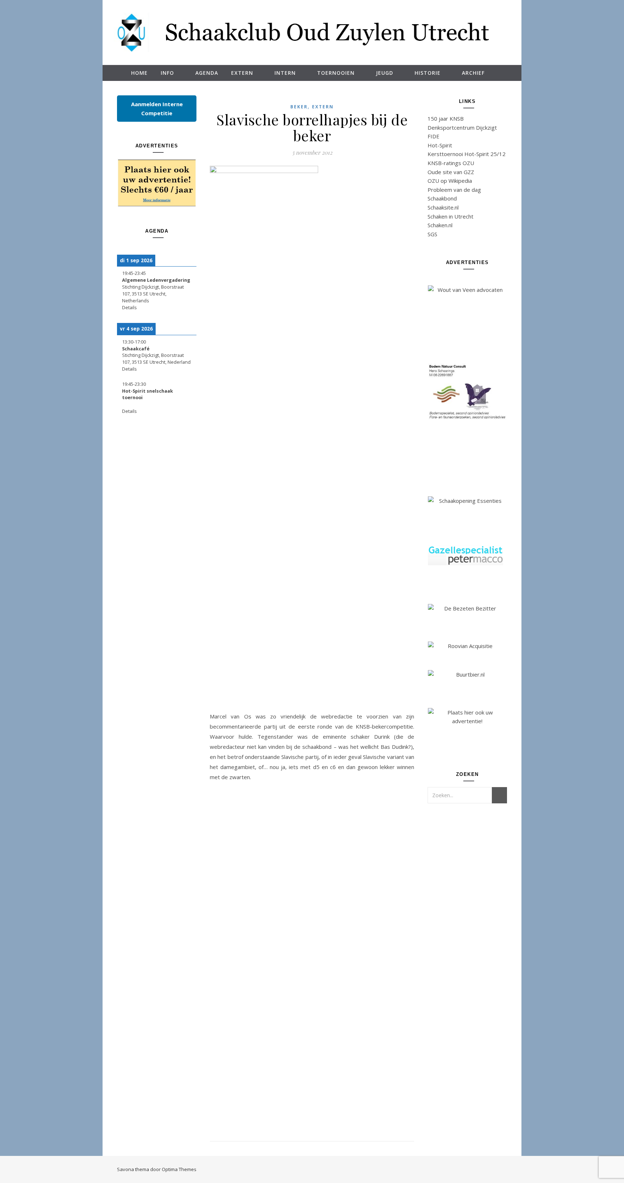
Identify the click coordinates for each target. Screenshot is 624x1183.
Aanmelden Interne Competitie (157, 108)
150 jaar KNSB (446, 118)
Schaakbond (442, 198)
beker (299, 107)
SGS (432, 234)
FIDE (433, 136)
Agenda (206, 72)
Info (167, 72)
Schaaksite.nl (443, 207)
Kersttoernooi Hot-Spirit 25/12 (467, 153)
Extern (242, 72)
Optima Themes (179, 1169)
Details (129, 308)
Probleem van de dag (454, 189)
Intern (285, 72)
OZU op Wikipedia (450, 180)
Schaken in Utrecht (450, 216)
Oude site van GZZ (451, 172)
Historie (428, 72)
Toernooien (336, 72)
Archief (473, 72)
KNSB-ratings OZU (451, 163)
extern (323, 107)
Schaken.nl (440, 225)
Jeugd (384, 72)
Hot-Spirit (440, 145)
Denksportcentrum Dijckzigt (462, 127)
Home (139, 72)
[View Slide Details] (156, 183)
